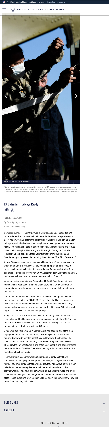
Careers (9, 410)
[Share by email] (12, 210)
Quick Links (11, 402)
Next (76, 96)
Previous (6, 96)
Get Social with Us (54, 423)
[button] (56, 2)
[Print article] (7, 210)
